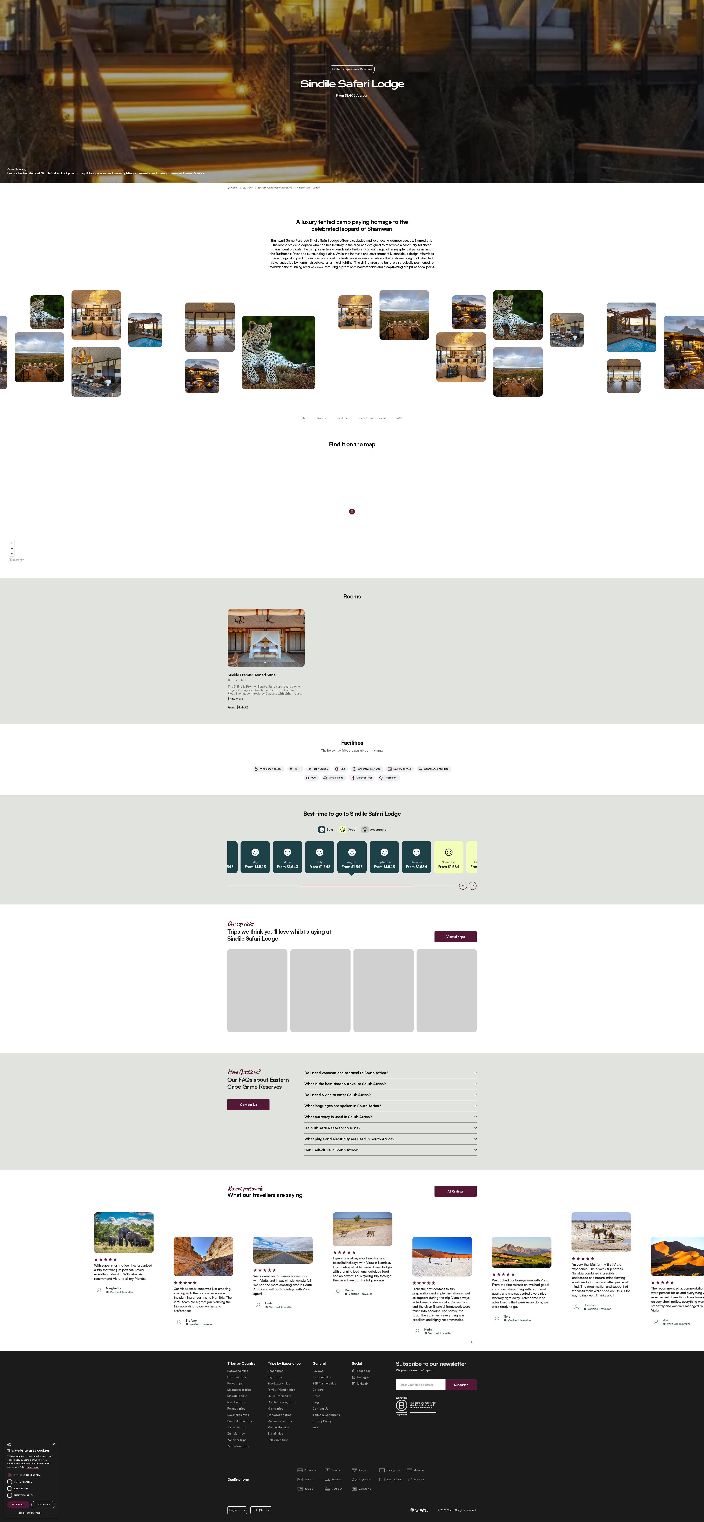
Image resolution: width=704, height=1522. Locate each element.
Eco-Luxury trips (279, 1383)
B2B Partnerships (324, 1383)
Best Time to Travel (372, 418)
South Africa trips (239, 1421)
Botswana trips (237, 1371)
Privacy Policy (322, 1421)
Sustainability (322, 1377)
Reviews (318, 1371)
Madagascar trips (239, 1389)
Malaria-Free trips (280, 1421)
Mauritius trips (237, 1396)
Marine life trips (278, 1427)
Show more (235, 698)
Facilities (343, 418)
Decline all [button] (43, 1504)
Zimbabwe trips (238, 1446)
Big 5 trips (275, 1377)
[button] (266, 638)
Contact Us (320, 1408)
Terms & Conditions (326, 1415)
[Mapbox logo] (16, 560)
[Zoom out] (11, 548)
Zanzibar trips (236, 1440)
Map (304, 418)
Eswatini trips (236, 1377)
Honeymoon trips (279, 1415)
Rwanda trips (236, 1408)
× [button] (53, 1444)
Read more (33, 1466)
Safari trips (275, 1433)
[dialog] (31, 1479)
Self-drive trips (278, 1440)
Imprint (317, 1427)
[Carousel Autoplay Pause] (472, 1342)
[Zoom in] (11, 543)
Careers (318, 1389)
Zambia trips (236, 1433)
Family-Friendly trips (281, 1389)
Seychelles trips (238, 1415)
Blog (316, 1402)
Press (316, 1396)
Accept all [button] (18, 1504)
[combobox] (9, 1444)
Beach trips (275, 1371)
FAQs (399, 418)
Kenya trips (235, 1383)
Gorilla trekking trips (282, 1402)
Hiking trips (275, 1408)
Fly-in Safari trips (279, 1396)
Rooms (322, 418)
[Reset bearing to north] (11, 553)
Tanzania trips (237, 1427)
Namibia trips (236, 1402)
